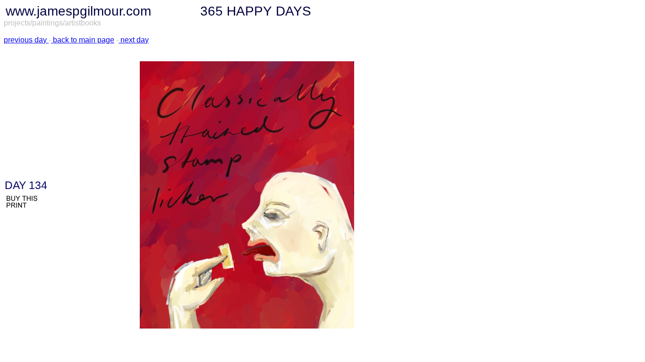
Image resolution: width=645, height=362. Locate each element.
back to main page (82, 40)
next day (134, 40)
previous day (25, 40)
